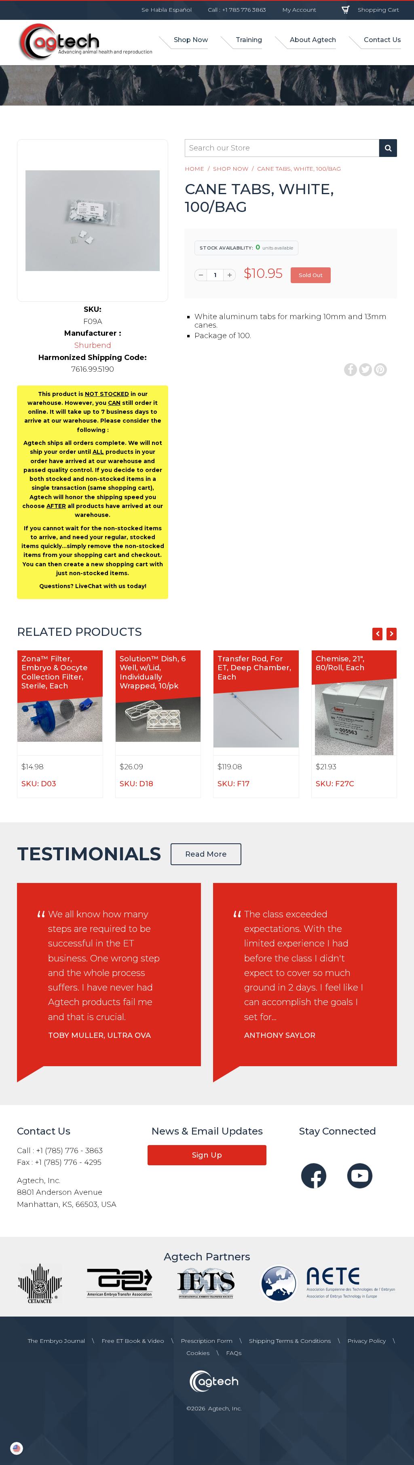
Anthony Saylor (279, 1035)
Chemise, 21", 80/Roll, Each (340, 663)
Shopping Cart (378, 9)
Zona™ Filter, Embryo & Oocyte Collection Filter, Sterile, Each (54, 672)
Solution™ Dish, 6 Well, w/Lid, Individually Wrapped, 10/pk (153, 672)
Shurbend (92, 345)
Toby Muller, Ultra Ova (99, 1035)
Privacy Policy (366, 1340)
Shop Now (230, 168)
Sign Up (207, 1155)
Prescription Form (206, 1340)
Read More (206, 854)
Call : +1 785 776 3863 (237, 9)
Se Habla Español (167, 9)
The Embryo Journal (56, 1340)
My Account (299, 9)
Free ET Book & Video (132, 1340)
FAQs (233, 1353)
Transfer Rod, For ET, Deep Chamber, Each (254, 668)
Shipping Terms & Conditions (290, 1340)
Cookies (197, 1353)
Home (194, 168)
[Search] (388, 148)
